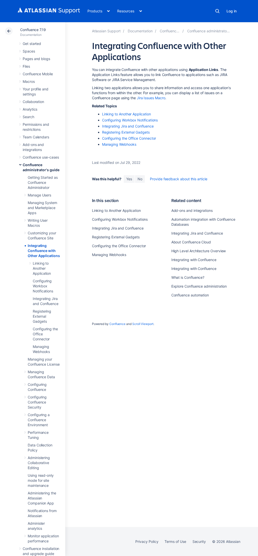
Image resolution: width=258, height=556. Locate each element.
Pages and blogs (36, 59)
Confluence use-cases (41, 157)
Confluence (117, 324)
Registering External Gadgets (42, 316)
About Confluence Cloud (191, 242)
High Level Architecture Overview (198, 251)
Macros (29, 81)
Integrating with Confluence (193, 260)
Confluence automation (190, 295)
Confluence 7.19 (33, 30)
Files (26, 66)
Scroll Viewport (142, 324)
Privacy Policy (146, 541)
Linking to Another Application (42, 268)
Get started (32, 43)
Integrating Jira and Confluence (128, 126)
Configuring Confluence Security (37, 402)
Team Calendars (36, 137)
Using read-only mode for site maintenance (41, 480)
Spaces (29, 51)
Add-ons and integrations (192, 210)
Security (199, 541)
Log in (232, 11)
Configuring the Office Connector (129, 138)
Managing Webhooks (119, 144)
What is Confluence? (188, 277)
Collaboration (33, 101)
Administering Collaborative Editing (39, 463)
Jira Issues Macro (151, 98)
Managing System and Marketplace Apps (42, 207)
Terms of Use (175, 541)
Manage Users (39, 195)
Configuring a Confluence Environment (39, 420)
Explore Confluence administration (199, 286)
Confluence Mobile (38, 74)
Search (217, 11)
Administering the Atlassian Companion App (42, 498)
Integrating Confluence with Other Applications (44, 250)
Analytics (30, 109)
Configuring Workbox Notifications (43, 286)
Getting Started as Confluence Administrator (43, 182)
